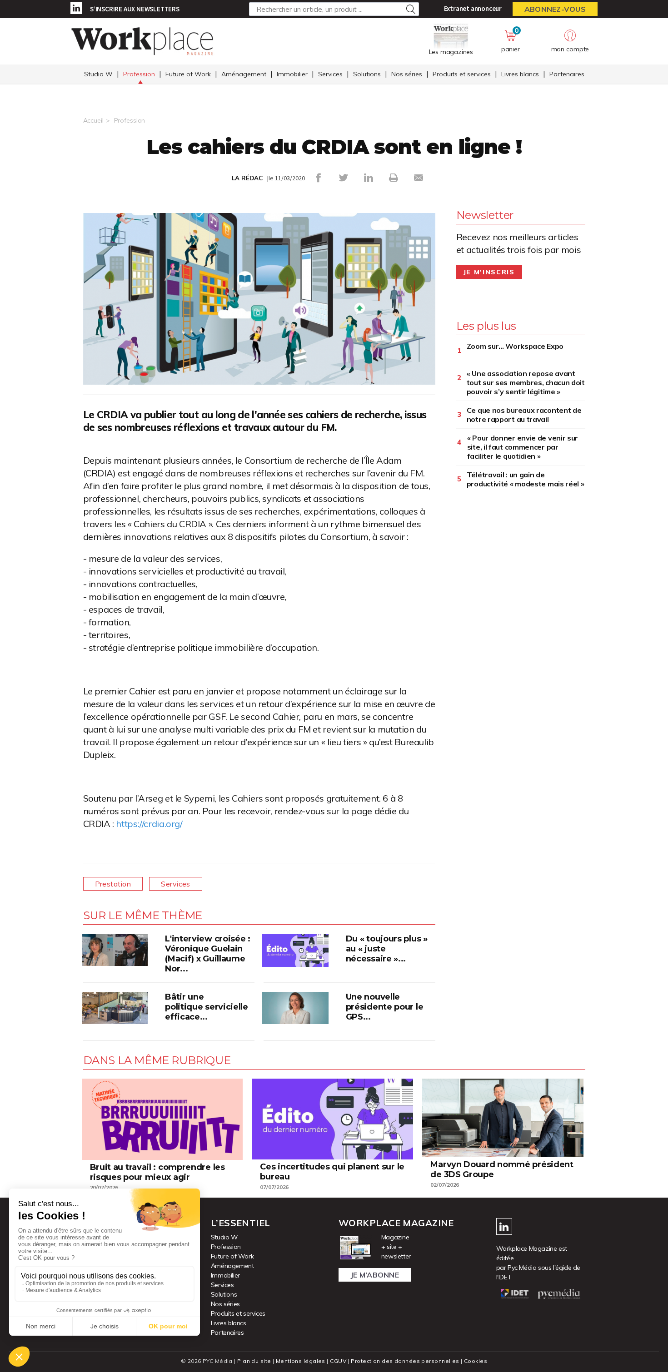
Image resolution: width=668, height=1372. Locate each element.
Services (330, 74)
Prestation (113, 883)
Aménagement (243, 74)
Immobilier (292, 74)
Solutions (367, 74)
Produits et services (462, 74)
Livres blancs (520, 74)
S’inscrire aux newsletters (134, 9)
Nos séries (406, 74)
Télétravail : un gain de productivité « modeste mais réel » (525, 479)
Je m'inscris (489, 272)
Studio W (98, 74)
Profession (139, 74)
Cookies (475, 1360)
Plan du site (254, 1360)
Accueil (93, 120)
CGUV (338, 1360)
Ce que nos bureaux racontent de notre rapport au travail (524, 415)
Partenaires (566, 74)
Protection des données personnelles (405, 1360)
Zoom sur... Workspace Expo (515, 346)
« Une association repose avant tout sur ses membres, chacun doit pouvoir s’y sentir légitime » (526, 382)
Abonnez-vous (555, 9)
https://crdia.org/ (149, 823)
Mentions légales (300, 1360)
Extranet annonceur (473, 8)
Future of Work (188, 74)
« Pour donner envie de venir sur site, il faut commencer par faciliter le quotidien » (522, 447)
